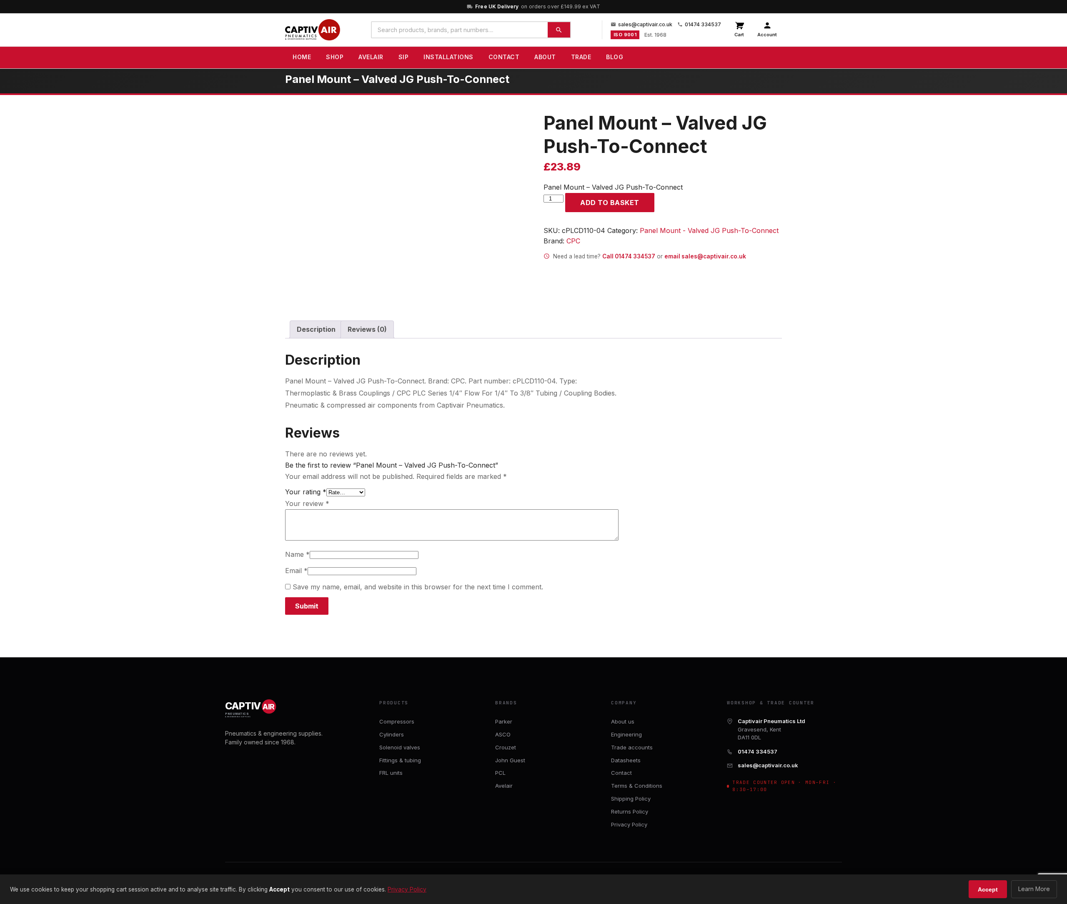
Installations (448, 56)
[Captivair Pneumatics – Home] (312, 30)
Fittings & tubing (400, 760)
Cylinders (391, 734)
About (545, 56)
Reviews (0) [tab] (367, 329)
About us (622, 721)
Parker (503, 721)
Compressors (396, 721)
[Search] (559, 30)
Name (297, 554)
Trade (581, 56)
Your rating (305, 492)
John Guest (510, 760)
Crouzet (505, 747)
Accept (988, 889)
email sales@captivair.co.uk (705, 256)
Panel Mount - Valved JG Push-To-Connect (709, 230)
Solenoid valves (399, 747)
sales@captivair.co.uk (645, 24)
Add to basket (609, 202)
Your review (307, 503)
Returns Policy (629, 811)
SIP (403, 56)
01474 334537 (703, 24)
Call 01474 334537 (628, 256)
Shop (334, 56)
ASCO (503, 734)
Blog (614, 56)
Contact (504, 56)
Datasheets (626, 760)
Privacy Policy (629, 824)
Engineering (626, 734)
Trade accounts (632, 747)
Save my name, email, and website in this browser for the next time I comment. (418, 587)
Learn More (1034, 888)
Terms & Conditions (636, 785)
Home (302, 56)
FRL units (391, 772)
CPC (573, 241)
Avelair (370, 56)
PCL (500, 772)
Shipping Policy (631, 798)
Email (296, 570)
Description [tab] (316, 329)
